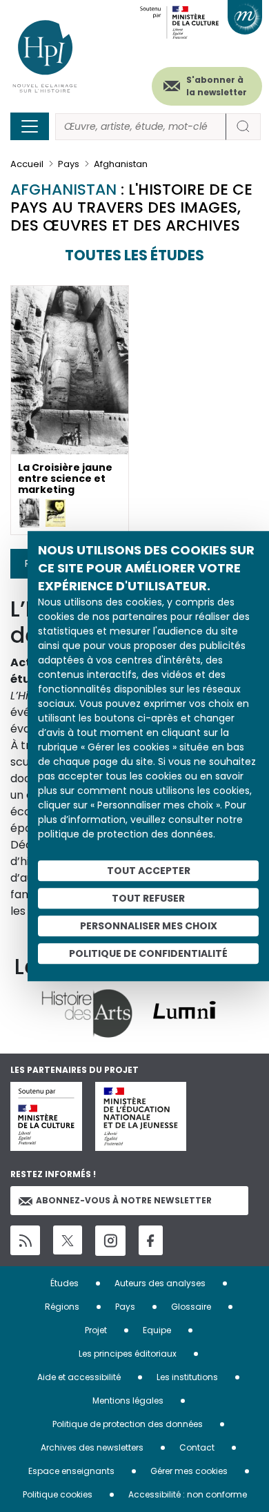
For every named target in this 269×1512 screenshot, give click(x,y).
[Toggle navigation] (29, 126)
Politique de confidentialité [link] (148, 953)
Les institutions (187, 1377)
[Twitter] (67, 1239)
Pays (68, 164)
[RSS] (25, 1240)
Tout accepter (148, 871)
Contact (197, 1447)
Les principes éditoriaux (128, 1353)
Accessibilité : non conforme (187, 1494)
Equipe (157, 1330)
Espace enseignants (71, 1471)
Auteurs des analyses (160, 1283)
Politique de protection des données (127, 1424)
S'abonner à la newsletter (216, 86)
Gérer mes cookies (189, 1471)
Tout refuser (148, 898)
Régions (62, 1306)
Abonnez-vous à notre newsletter (124, 1200)
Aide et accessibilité (79, 1377)
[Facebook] (151, 1240)
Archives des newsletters (92, 1447)
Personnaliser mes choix (148, 926)
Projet (96, 1330)
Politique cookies (57, 1494)
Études (64, 1283)
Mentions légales (127, 1400)
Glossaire (191, 1306)
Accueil (26, 164)
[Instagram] (110, 1240)
